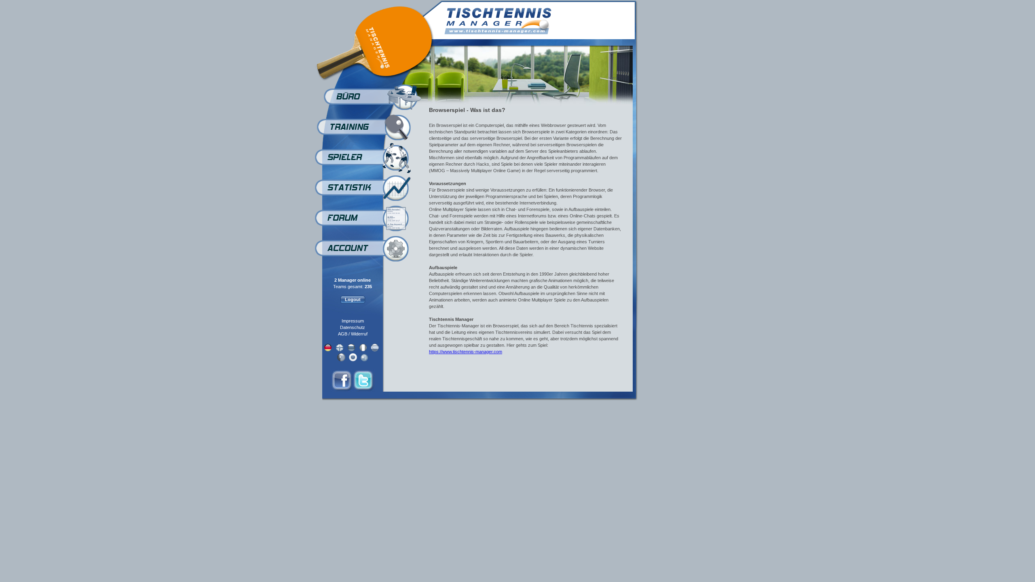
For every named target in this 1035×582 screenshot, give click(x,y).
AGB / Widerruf (353, 333)
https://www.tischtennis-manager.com (465, 351)
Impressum (353, 320)
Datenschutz (352, 327)
